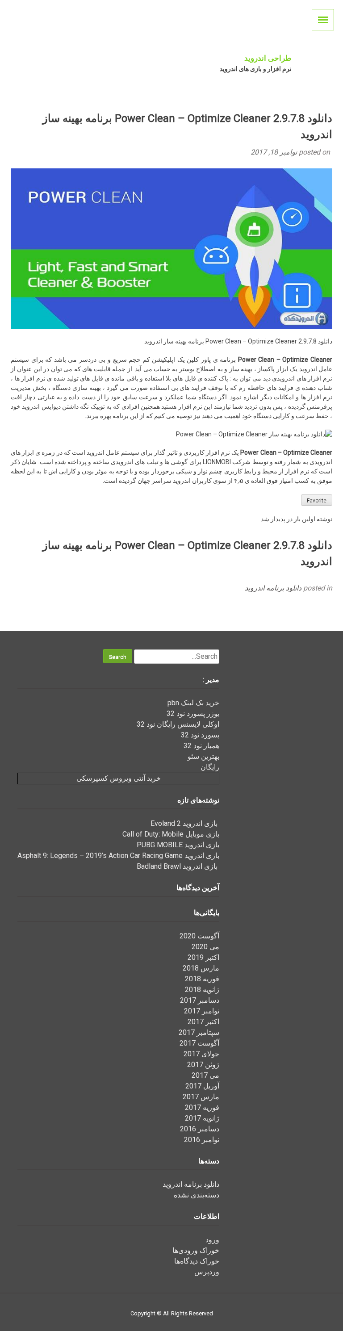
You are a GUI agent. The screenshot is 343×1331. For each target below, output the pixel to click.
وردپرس (206, 1272)
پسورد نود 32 (200, 735)
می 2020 (205, 946)
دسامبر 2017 (199, 1000)
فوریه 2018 (202, 979)
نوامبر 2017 (201, 1011)
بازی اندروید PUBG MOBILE (178, 845)
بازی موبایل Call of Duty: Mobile (170, 834)
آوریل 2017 (202, 1086)
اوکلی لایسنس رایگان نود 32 (178, 724)
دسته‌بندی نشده (196, 1195)
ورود (212, 1239)
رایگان (210, 767)
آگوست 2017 (199, 1043)
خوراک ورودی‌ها (195, 1250)
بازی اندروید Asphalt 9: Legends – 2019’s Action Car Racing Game (118, 855)
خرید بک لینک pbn (193, 703)
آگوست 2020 (199, 936)
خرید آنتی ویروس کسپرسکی (118, 778)
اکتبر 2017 (203, 1021)
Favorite (316, 501)
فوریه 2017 (202, 1107)
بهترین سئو (203, 756)
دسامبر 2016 (199, 1129)
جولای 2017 (201, 1054)
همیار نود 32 (201, 745)
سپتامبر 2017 (199, 1032)
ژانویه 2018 (202, 989)
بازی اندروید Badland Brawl (178, 866)
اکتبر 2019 (203, 957)
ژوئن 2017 (203, 1064)
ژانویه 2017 (202, 1118)
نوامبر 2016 (201, 1139)
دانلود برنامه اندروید (273, 588)
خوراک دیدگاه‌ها (196, 1261)
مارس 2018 (201, 968)
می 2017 (205, 1075)
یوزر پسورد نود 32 (193, 713)
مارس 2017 (201, 1096)
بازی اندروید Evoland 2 (185, 823)
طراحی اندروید (268, 58)
